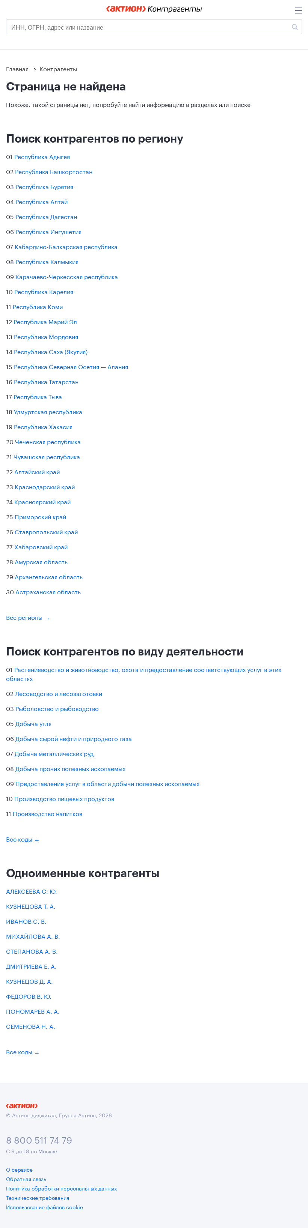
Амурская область (41, 561)
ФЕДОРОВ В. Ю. (28, 995)
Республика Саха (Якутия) (51, 351)
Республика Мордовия (46, 336)
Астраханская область (48, 591)
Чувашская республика (47, 456)
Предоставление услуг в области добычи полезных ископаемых (107, 783)
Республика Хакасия (43, 426)
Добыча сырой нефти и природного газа (73, 738)
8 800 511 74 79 (39, 1139)
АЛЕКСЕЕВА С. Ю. (31, 890)
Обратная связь (26, 1178)
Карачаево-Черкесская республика (66, 276)
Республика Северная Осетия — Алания (71, 366)
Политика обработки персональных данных (61, 1188)
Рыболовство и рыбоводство (57, 707)
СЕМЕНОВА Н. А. (30, 1025)
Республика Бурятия (44, 186)
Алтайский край (37, 471)
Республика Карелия (43, 291)
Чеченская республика (48, 441)
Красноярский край (42, 501)
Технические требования (37, 1197)
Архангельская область (49, 576)
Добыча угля (33, 722)
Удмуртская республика (48, 411)
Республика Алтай (41, 201)
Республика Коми (38, 306)
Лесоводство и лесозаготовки (58, 692)
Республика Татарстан (46, 381)
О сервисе (19, 1169)
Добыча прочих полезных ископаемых (70, 768)
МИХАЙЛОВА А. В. (33, 935)
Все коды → (23, 838)
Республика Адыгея (42, 156)
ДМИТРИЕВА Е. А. (31, 965)
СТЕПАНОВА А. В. (32, 950)
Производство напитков (47, 813)
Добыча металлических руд (54, 753)
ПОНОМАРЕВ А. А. (33, 1010)
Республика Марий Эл (45, 321)
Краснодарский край (45, 486)
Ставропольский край (46, 531)
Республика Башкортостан (53, 171)
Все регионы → (28, 616)
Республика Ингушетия (48, 231)
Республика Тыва (38, 396)
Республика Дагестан (46, 216)
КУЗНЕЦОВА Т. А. (31, 905)
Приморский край (40, 516)
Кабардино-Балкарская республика (66, 246)
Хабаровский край (41, 546)
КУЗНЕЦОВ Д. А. (29, 980)
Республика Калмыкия (47, 261)
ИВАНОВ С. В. (26, 920)
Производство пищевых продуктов (64, 798)
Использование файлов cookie (44, 1206)
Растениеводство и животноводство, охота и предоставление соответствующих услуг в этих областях (143, 673)
